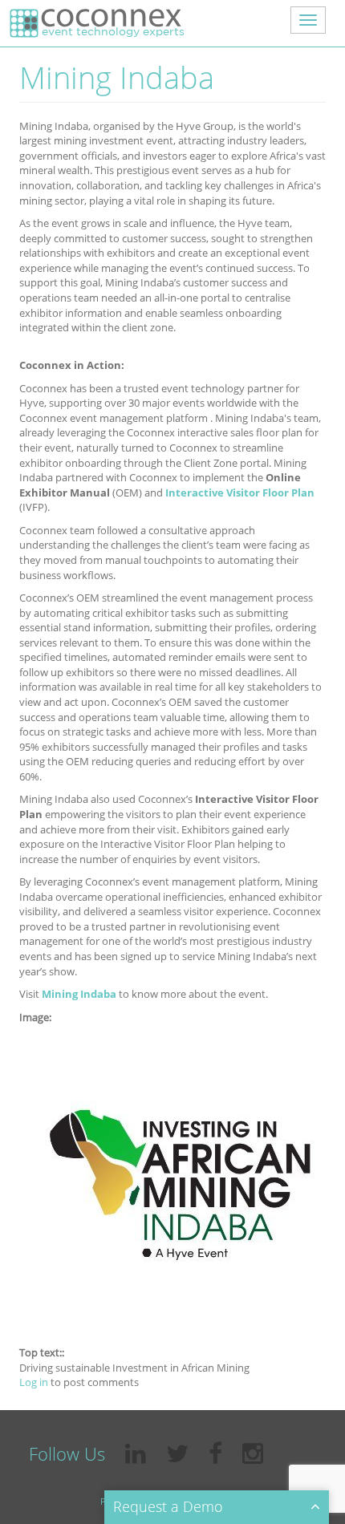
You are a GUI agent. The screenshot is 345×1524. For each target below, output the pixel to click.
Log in (33, 1382)
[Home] (95, 23)
